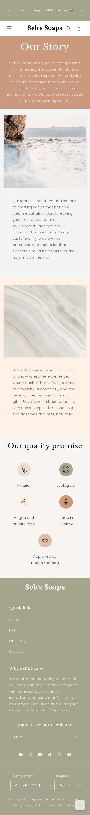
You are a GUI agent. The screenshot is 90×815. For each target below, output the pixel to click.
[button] (9, 28)
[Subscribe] (75, 737)
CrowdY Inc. (73, 799)
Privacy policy (22, 805)
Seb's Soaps (29, 799)
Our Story (17, 640)
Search (15, 620)
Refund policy (45, 805)
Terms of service (70, 805)
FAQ (12, 630)
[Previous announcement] (8, 10)
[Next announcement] (81, 10)
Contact (16, 651)
